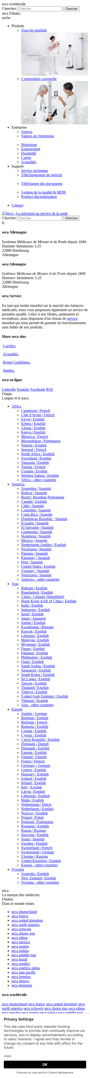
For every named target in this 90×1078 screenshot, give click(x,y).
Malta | (32, 800)
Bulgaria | (34, 727)
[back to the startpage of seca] (35, 213)
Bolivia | (34, 493)
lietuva (20, 981)
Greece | (33, 770)
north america (26, 925)
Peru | (32, 562)
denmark (22, 985)
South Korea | (37, 675)
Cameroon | (35, 411)
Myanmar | (35, 644)
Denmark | (35, 744)
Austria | (34, 714)
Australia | (35, 874)
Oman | (33, 649)
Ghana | (33, 428)
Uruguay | (35, 571)
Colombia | (36, 510)
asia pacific (24, 972)
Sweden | (34, 843)
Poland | (32, 817)
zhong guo (23, 933)
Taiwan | (34, 683)
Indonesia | (35, 610)
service (72, 318)
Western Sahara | (40, 475)
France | (33, 761)
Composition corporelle (39, 79)
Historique (29, 145)
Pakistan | (34, 653)
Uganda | (34, 471)
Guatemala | (36, 532)
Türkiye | (34, 692)
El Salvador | (37, 527)
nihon (20, 938)
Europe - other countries (39, 865)
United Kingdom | (41, 861)
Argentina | (36, 488)
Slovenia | (34, 835)
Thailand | (35, 688)
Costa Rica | (36, 514)
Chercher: (9, 8)
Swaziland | (36, 458)
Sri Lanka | (35, 679)
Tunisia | (33, 467)
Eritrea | (33, 424)
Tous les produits (34, 30)
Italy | (31, 787)
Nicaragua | (36, 549)
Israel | (32, 614)
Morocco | (34, 437)
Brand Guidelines (16, 362)
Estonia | (34, 752)
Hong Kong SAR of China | (48, 601)
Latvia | (33, 791)
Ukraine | (34, 856)
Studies (9, 370)
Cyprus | (33, 735)
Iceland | (33, 778)
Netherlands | (36, 804)
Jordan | (33, 623)
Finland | (34, 757)
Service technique (34, 171)
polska (20, 951)
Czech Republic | (40, 740)
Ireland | (33, 783)
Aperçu (26, 132)
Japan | (33, 618)
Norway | (34, 813)
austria (20, 946)
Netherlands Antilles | (43, 545)
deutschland (24, 912)
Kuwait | (34, 631)
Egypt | (32, 419)
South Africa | (37, 454)
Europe (17, 709)
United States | (38, 566)
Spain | (32, 839)
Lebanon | (35, 636)
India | (32, 605)
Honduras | (36, 536)
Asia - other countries (37, 705)
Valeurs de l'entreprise (37, 136)
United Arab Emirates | (44, 696)
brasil (19, 959)
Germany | (35, 765)
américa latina (26, 968)
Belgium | (34, 718)
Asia (15, 584)
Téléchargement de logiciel (41, 175)
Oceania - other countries (40, 882)
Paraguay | (35, 558)
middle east (24, 955)
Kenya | (33, 432)
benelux (21, 977)
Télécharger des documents (41, 184)
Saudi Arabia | (38, 666)
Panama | (34, 553)
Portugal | (37, 822)
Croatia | (33, 731)
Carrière (9, 346)
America (18, 484)
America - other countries (40, 579)
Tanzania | (35, 462)
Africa (16, 406)
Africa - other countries (38, 480)
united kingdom (27, 920)
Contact (17, 205)
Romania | (35, 826)
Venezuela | (36, 575)
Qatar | (32, 662)
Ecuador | (34, 523)
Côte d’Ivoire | (37, 415)
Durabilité (28, 153)
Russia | (33, 830)
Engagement (30, 149)
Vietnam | (34, 701)
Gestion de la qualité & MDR (43, 192)
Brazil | (42, 497)
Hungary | (35, 774)
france (20, 916)
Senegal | (33, 450)
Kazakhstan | (37, 627)
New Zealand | (38, 878)
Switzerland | (36, 848)
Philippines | (36, 657)
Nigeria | (34, 445)
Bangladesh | (37, 592)
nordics (21, 964)
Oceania (18, 869)
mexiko (11, 1013)
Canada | (34, 501)
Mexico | (34, 540)
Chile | (32, 506)
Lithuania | (35, 796)
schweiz (21, 929)
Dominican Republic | (44, 519)
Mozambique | (40, 441)
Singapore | (36, 670)
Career (26, 158)
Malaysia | (35, 640)
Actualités (28, 162)
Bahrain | (34, 588)
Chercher (71, 9)
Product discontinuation (39, 197)
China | (42, 597)
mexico (21, 942)
